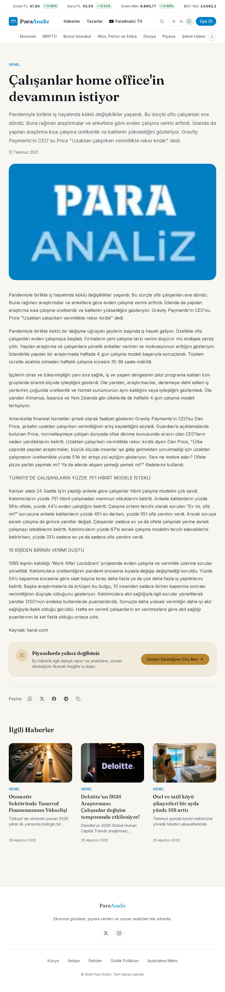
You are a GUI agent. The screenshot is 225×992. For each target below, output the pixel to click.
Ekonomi (28, 36)
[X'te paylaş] (42, 699)
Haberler (72, 21)
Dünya (150, 36)
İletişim (74, 960)
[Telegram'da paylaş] (66, 699)
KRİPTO (50, 36)
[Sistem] (189, 21)
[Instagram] (119, 933)
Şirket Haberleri (197, 36)
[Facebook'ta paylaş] (54, 699)
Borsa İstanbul (77, 36)
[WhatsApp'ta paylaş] (30, 699)
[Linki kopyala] (78, 699)
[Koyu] (181, 21)
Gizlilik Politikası (125, 960)
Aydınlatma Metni (162, 960)
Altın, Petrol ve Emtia (117, 36)
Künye (53, 960)
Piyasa (168, 36)
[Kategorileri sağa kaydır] (211, 36)
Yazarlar (95, 21)
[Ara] (162, 21)
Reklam (95, 960)
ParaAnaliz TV (128, 21)
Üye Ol (206, 21)
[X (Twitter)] (106, 933)
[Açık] (174, 21)
